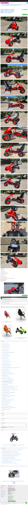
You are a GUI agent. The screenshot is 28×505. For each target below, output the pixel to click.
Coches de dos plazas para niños (5, 347)
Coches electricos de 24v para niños (6, 349)
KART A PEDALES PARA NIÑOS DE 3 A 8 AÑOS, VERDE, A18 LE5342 (21, 338)
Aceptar (1, 504)
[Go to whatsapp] (26, 503)
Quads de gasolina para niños (5, 350)
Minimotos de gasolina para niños (5, 344)
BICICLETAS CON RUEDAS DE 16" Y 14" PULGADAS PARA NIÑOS (9, 389)
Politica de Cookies (5, 504)
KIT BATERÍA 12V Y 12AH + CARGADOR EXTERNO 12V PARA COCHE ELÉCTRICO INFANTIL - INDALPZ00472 (14, 481)
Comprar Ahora (25, 14)
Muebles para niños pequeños (5, 369)
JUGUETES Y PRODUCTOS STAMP (6, 366)
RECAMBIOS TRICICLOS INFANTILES (6, 409)
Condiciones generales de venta (3, 494)
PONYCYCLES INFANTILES (5, 384)
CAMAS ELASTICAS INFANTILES (5, 401)
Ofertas (2, 466)
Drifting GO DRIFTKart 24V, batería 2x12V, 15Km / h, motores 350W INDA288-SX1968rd (12, 449)
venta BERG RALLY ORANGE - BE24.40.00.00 (7, 461)
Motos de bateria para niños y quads (6, 355)
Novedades (2, 429)
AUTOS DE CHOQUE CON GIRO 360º (6, 370)
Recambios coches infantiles (5, 358)
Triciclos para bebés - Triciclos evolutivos (6, 361)
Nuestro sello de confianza (24, 298)
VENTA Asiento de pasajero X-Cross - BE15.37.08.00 (7, 338)
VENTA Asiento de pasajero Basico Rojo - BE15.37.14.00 (7, 322)
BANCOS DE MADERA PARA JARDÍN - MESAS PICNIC (8, 387)
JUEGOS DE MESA (4, 398)
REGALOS (3, 410)
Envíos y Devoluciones (2, 487)
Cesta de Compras (3, 418)
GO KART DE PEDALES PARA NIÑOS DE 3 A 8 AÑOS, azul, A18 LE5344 (10, 452)
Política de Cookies (3, 492)
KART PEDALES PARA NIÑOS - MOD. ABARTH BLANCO (8, 458)
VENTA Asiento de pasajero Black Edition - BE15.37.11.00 (21, 322)
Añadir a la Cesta (25, 295)
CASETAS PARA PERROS (5, 404)
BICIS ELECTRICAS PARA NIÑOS (6, 346)
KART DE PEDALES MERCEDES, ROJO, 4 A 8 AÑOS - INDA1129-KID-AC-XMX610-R (12, 454)
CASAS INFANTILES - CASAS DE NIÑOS (6, 372)
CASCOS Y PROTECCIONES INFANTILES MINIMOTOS (8, 352)
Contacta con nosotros (2, 496)
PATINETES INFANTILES (4, 375)
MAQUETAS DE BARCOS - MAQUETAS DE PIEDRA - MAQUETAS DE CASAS (11, 367)
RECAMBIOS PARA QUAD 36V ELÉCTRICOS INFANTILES (8, 407)
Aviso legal (2, 489)
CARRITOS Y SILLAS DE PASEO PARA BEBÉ (7, 378)
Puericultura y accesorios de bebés (6, 393)
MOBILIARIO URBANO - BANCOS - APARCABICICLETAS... (8, 392)
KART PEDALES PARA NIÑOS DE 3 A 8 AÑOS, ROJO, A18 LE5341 (10, 451)
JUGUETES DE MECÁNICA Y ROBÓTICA (6, 364)
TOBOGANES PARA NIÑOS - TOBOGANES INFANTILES (8, 395)
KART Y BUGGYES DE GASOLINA (6, 390)
